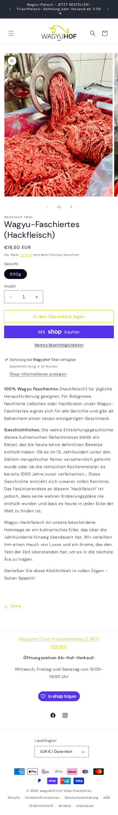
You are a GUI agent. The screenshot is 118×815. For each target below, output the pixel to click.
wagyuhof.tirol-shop (56, 791)
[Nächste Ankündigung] (108, 9)
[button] (11, 33)
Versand (26, 255)
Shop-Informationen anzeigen (38, 373)
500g (15, 274)
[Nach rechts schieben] (71, 207)
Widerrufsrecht (41, 806)
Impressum (85, 806)
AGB (106, 797)
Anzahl (9, 286)
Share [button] (15, 605)
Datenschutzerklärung (81, 797)
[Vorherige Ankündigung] (10, 9)
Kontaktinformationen (42, 797)
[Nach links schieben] (47, 207)
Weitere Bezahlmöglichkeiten (59, 345)
